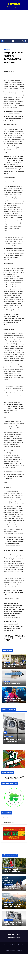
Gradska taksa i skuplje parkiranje (12, 870)
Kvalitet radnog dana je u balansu (13, 665)
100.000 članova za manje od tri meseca (13, 888)
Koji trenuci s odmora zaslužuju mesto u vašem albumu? (13, 906)
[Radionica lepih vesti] (14, 797)
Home (7, 950)
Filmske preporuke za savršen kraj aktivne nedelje (9, 638)
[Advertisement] (14, 25)
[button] (22, 41)
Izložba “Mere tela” (12, 683)
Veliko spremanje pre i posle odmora (13, 923)
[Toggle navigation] (13, 41)
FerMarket (14, 3)
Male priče (19, 950)
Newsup (24, 944)
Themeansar (15, 946)
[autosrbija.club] (14, 777)
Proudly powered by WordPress (10, 944)
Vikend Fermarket (8, 736)
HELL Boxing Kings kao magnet (19, 636)
